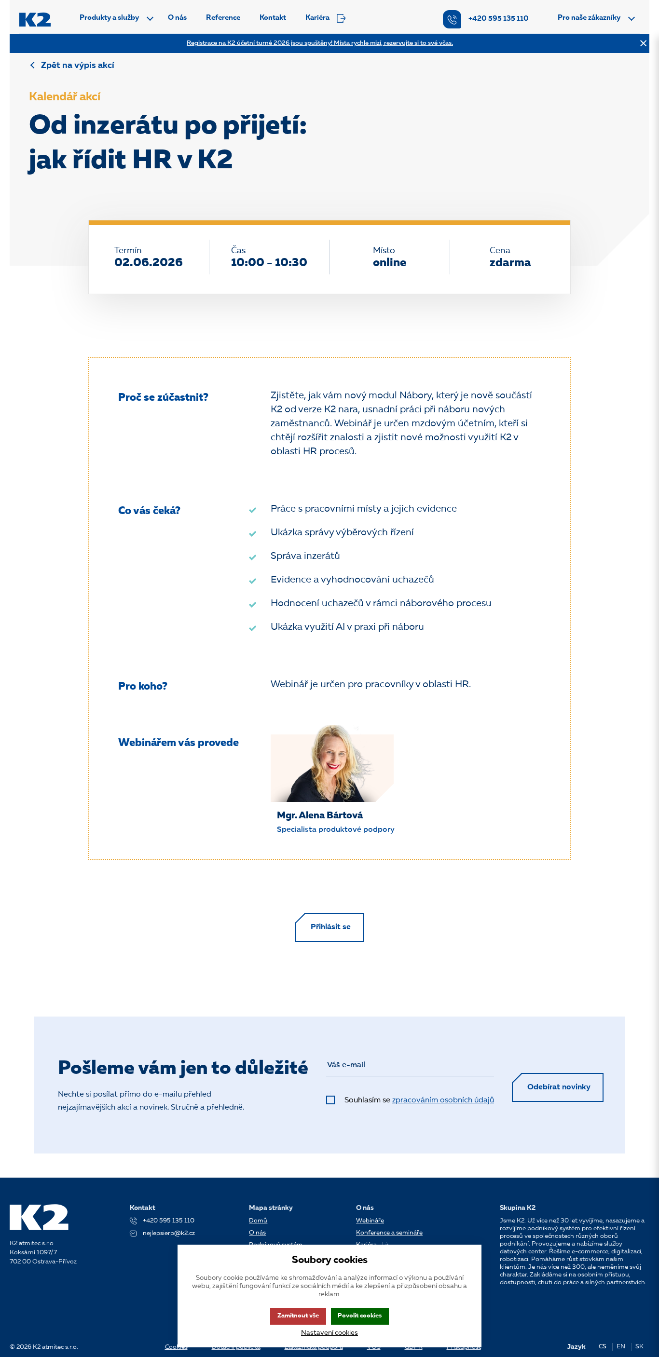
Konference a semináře (389, 1233)
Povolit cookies (360, 1316)
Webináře (370, 1221)
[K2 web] (35, 19)
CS (602, 1346)
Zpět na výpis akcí (77, 65)
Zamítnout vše (298, 1316)
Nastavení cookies (329, 1333)
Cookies (176, 1347)
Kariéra (317, 18)
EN (621, 1346)
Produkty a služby (109, 18)
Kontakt (273, 18)
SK (639, 1346)
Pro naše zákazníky (589, 18)
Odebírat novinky (558, 1087)
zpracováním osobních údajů (443, 1100)
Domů (258, 1221)
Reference (223, 18)
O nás (177, 18)
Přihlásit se (331, 927)
